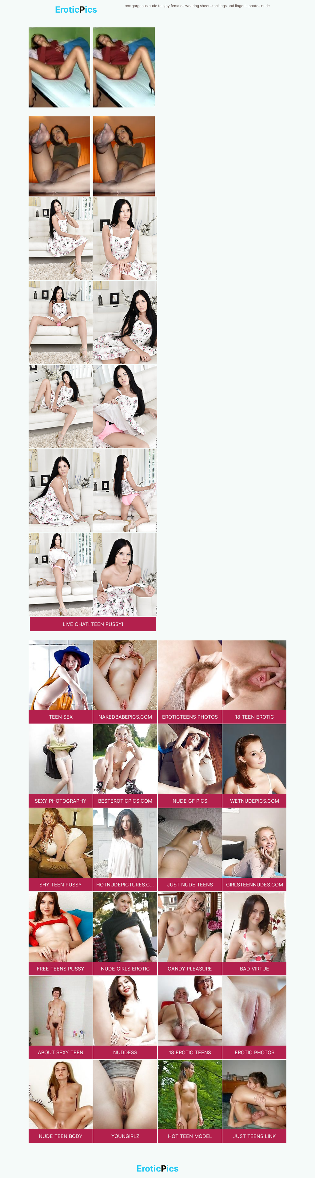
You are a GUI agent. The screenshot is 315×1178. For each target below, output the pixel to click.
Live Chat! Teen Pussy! (93, 624)
